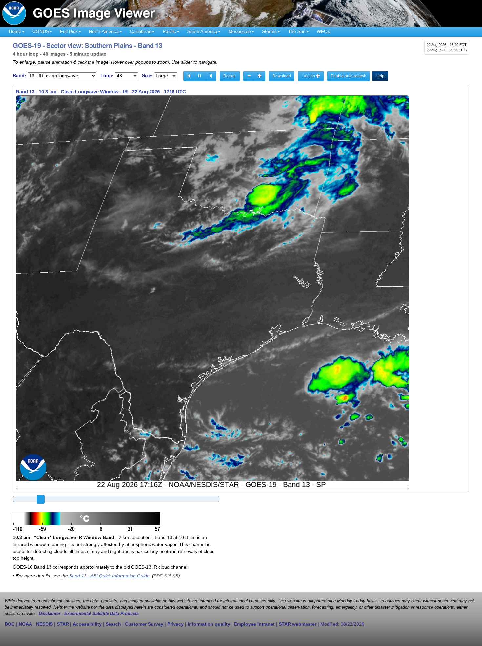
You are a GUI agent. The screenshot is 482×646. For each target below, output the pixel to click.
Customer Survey (144, 624)
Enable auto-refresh (348, 76)
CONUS (40, 31)
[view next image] (210, 76)
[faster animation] (259, 76)
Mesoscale (240, 31)
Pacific (169, 31)
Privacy (175, 624)
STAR (63, 624)
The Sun (297, 31)
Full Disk (69, 31)
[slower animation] (248, 76)
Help (380, 76)
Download (281, 76)
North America (104, 31)
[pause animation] (199, 76)
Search (113, 624)
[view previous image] (188, 76)
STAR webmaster (297, 624)
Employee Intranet (254, 624)
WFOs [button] (323, 31)
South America (202, 31)
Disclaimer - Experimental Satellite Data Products (89, 613)
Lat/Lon (309, 76)
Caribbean (140, 31)
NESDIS (44, 624)
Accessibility (87, 624)
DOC (10, 624)
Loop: (107, 75)
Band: (19, 75)
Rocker (229, 76)
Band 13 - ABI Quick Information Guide (109, 575)
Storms (269, 31)
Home (15, 31)
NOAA (25, 624)
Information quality (209, 624)
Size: (147, 75)
